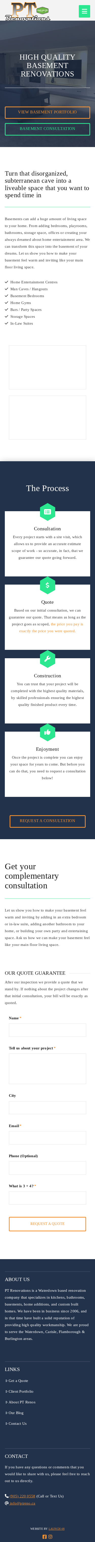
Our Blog (16, 1413)
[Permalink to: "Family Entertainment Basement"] (47, 367)
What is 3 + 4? (22, 1186)
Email (15, 1126)
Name (15, 1018)
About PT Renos (22, 1402)
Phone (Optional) (23, 1156)
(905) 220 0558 (22, 1496)
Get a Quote (18, 1381)
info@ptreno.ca (22, 1503)
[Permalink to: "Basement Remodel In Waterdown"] (47, 418)
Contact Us (18, 1423)
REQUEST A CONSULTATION (47, 821)
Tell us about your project (32, 1048)
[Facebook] (45, 1536)
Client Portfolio (21, 1391)
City (12, 1095)
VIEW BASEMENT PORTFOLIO (47, 112)
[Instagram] (50, 1536)
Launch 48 (57, 1528)
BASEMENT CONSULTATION (47, 128)
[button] (84, 11)
